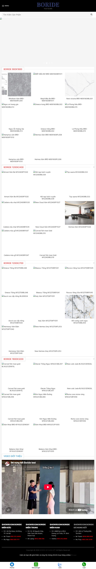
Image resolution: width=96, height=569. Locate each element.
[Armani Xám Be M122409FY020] (16, 182)
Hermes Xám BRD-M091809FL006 (48, 159)
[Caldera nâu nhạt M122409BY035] (16, 213)
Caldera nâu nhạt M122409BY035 (16, 227)
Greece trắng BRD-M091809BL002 (48, 130)
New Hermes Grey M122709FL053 (48, 351)
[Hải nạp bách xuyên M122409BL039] (48, 182)
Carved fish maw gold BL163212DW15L (16, 389)
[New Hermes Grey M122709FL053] (48, 337)
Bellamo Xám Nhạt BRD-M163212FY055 (48, 450)
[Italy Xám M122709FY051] (48, 306)
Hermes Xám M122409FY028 (79, 227)
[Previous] (5, 41)
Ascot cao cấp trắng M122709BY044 (16, 322)
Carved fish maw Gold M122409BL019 (48, 256)
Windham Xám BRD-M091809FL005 (16, 100)
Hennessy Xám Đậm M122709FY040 (16, 352)
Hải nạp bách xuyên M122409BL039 (48, 198)
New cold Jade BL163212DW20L (79, 388)
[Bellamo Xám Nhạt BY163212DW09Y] (16, 435)
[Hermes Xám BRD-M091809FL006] (48, 145)
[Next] (91, 41)
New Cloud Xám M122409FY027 (47, 227)
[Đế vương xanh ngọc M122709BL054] (79, 306)
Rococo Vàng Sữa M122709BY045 (79, 292)
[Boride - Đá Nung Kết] (48, 6)
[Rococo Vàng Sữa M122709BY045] (79, 278)
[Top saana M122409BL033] (79, 182)
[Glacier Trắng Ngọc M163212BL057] (48, 374)
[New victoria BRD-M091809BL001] (79, 84)
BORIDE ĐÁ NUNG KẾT (48, 550)
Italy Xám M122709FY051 (48, 321)
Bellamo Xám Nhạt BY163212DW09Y (16, 450)
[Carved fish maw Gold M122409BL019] (48, 241)
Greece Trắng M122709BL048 (16, 292)
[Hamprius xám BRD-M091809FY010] (16, 145)
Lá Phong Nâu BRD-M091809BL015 (79, 130)
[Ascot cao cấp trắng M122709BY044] (16, 306)
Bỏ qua (73, 555)
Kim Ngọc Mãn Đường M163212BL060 (48, 420)
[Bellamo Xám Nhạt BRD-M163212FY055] (48, 435)
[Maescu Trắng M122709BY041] (48, 278)
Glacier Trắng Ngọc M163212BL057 (48, 389)
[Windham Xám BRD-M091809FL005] (16, 84)
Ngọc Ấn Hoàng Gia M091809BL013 (16, 130)
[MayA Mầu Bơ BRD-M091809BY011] (48, 84)
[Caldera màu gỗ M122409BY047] (16, 241)
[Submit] (91, 14)
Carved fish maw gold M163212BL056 (16, 420)
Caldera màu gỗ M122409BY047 (16, 255)
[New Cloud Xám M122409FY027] (48, 213)
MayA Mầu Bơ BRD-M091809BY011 (48, 100)
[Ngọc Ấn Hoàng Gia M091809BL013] (16, 115)
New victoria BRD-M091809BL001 (79, 99)
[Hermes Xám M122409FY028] (79, 213)
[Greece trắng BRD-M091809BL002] (48, 115)
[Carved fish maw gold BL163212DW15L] (16, 374)
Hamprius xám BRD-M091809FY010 (16, 160)
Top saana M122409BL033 (79, 197)
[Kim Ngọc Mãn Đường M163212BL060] (48, 405)
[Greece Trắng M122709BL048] (16, 278)
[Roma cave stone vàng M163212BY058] (79, 405)
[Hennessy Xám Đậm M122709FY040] (16, 337)
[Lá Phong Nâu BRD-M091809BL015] (79, 115)
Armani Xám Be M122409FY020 (16, 197)
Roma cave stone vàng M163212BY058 (79, 420)
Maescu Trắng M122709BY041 (48, 292)
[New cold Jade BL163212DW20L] (79, 374)
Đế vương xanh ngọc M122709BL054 (80, 322)
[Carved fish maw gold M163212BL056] (16, 405)
